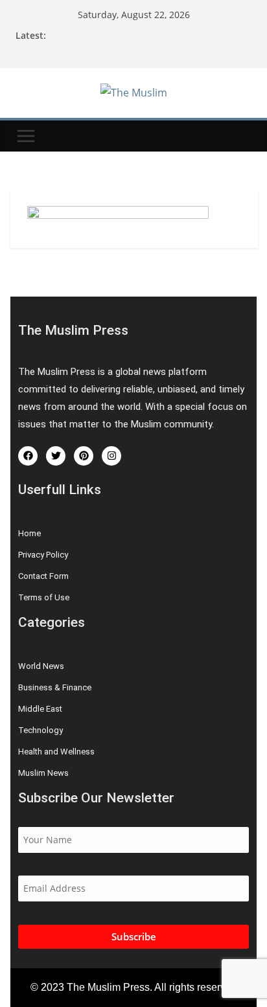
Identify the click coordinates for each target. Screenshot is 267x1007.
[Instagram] (111, 456)
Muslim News (43, 773)
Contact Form (43, 576)
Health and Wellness (56, 751)
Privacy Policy (43, 555)
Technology (40, 730)
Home (29, 533)
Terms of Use (43, 597)
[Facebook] (28, 456)
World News (41, 666)
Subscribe (133, 936)
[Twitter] (55, 456)
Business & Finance (54, 687)
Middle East (40, 709)
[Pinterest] (83, 456)
